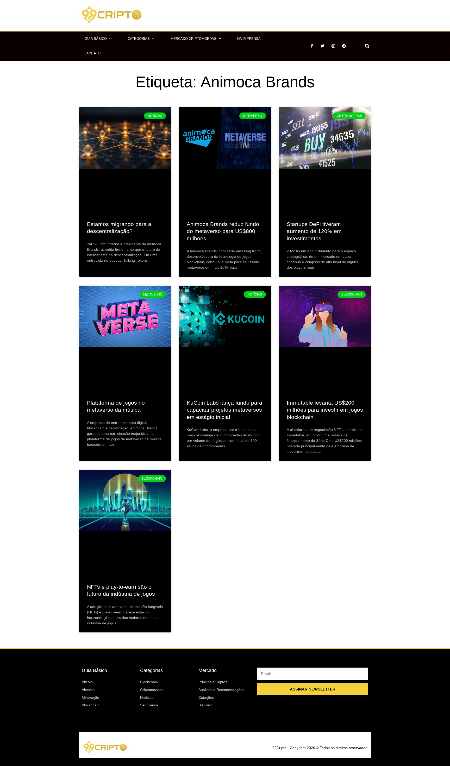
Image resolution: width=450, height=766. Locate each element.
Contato (93, 53)
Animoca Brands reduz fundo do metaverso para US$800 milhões (223, 231)
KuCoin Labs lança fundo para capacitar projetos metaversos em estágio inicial (224, 410)
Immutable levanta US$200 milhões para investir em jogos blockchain (325, 410)
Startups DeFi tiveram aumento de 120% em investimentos (314, 231)
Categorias (139, 39)
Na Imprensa (249, 39)
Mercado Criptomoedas (193, 39)
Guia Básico (96, 39)
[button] (367, 46)
